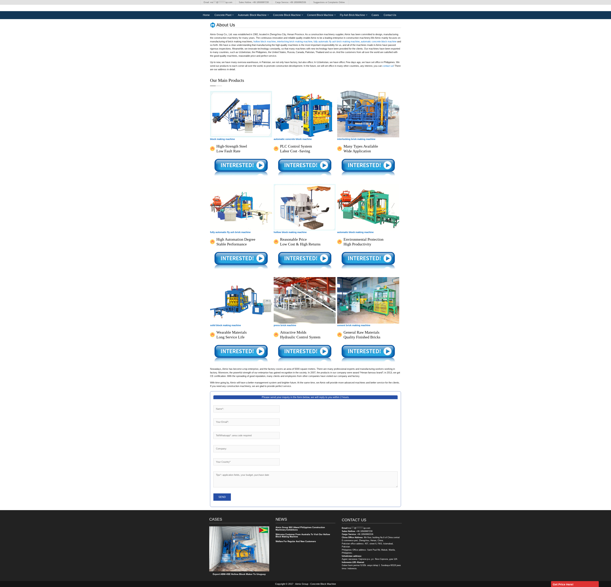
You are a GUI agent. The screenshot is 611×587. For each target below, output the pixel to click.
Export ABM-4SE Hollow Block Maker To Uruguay (239, 574)
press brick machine (285, 325)
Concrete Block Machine (287, 15)
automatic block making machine (355, 232)
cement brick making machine (353, 325)
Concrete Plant (222, 15)
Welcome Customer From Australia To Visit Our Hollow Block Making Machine (303, 535)
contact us (388, 65)
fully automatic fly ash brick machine (230, 232)
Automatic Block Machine (252, 15)
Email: (218, 2)
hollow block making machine (290, 232)
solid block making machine (225, 325)
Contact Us (390, 15)
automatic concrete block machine (379, 41)
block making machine (222, 139)
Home (206, 15)
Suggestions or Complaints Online (329, 2)
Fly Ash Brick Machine (352, 15)
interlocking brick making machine (294, 41)
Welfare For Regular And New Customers (296, 541)
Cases (375, 15)
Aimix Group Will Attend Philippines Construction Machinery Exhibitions (300, 528)
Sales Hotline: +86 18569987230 (254, 2)
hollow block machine (264, 41)
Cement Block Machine (320, 15)
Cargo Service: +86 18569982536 (290, 2)
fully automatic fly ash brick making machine (337, 41)
